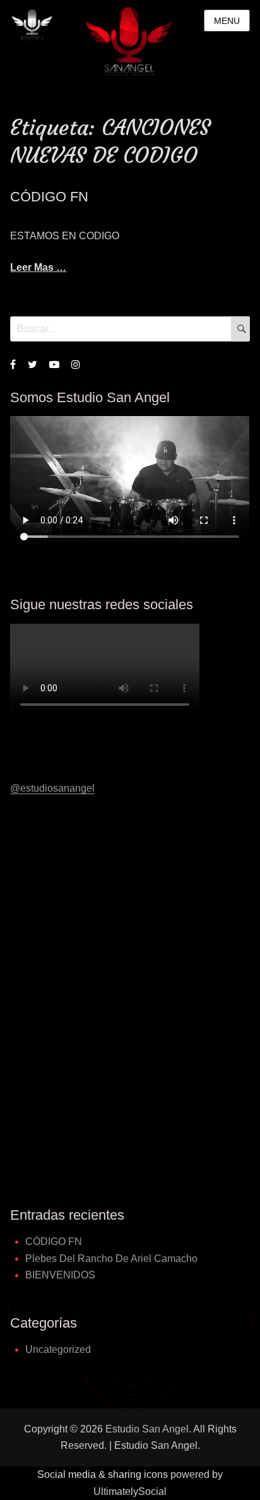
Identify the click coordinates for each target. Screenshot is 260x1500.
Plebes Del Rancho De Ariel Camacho (111, 1258)
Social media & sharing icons (103, 1474)
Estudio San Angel (147, 1429)
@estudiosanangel (52, 788)
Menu (227, 21)
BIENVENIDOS (60, 1275)
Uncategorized (58, 1349)
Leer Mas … (38, 267)
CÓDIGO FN (49, 197)
